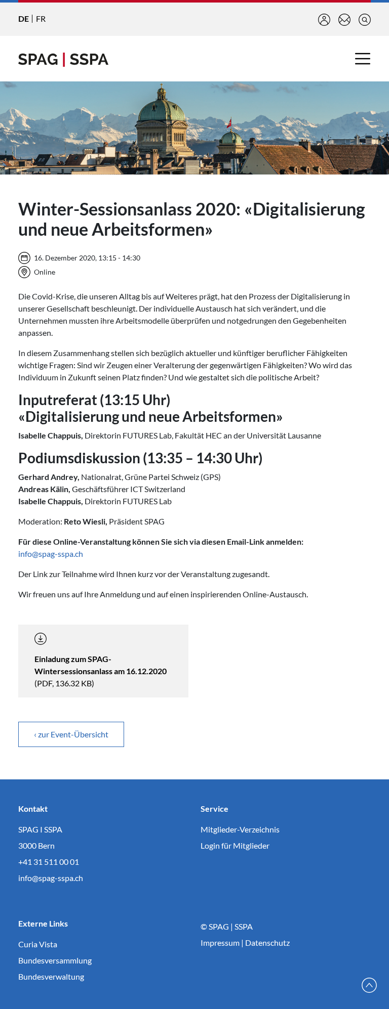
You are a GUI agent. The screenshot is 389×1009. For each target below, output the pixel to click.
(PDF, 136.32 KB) (100, 671)
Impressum (220, 942)
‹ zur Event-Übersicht (71, 734)
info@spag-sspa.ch (50, 553)
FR (41, 18)
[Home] (63, 59)
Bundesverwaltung (51, 976)
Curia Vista (37, 944)
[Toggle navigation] (363, 59)
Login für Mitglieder (235, 845)
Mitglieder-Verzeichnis (240, 829)
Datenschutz (267, 942)
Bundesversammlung (55, 960)
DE (23, 18)
